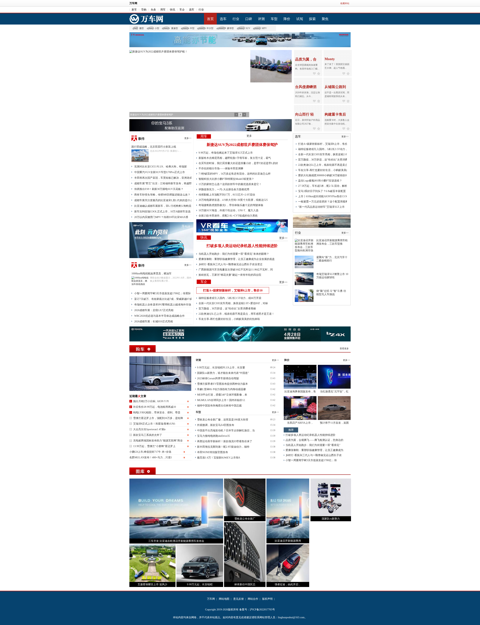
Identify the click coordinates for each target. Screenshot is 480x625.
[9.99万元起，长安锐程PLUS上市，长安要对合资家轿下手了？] (199, 563)
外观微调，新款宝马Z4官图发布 (215, 425)
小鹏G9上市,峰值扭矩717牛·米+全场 (150, 451)
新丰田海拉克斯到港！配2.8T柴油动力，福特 (223, 446)
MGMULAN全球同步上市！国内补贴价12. (221, 400)
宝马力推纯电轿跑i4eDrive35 (213, 436)
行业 (201, 10)
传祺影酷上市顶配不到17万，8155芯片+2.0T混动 (227, 194)
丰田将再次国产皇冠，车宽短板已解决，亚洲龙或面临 (165, 177)
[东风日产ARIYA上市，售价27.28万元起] (300, 407)
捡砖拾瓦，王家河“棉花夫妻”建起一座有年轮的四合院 (230, 274)
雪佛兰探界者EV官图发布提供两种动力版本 (222, 383)
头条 (153, 10)
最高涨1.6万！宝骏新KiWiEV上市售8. (219, 457)
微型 (141, 28)
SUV (248, 28)
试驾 (299, 19)
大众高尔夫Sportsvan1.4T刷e (149, 429)
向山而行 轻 (304, 114)
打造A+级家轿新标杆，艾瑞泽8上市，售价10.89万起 (328, 144)
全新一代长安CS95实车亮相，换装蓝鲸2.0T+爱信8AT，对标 (233, 303)
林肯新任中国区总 (244, 584)
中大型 (210, 28)
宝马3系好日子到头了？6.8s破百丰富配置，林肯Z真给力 (330, 191)
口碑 (248, 19)
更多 (249, 135)
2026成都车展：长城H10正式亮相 (153, 321)
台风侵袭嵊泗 (305, 87)
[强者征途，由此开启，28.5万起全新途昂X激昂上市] (287, 563)
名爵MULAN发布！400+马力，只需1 (150, 457)
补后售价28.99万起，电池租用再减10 (154, 406)
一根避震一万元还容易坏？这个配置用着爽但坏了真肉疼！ (332, 201)
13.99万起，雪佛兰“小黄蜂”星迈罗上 (154, 446)
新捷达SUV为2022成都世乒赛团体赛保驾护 (242, 145)
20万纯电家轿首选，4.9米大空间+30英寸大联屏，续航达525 (233, 200)
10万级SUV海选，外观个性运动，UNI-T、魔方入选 (228, 210)
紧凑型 (174, 28)
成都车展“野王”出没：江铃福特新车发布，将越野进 (164, 183)
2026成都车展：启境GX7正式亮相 (153, 310)
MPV (264, 28)
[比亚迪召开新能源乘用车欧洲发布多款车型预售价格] (287, 508)
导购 (143, 10)
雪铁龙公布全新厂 (244, 518)
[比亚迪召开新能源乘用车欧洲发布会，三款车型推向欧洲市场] (304, 245)
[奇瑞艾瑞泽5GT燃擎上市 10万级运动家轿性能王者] (304, 278)
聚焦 (325, 19)
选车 (191, 10)
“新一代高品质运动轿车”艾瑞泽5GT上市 (321, 206)
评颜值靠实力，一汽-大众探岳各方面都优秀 (224, 189)
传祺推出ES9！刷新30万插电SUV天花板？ (158, 189)
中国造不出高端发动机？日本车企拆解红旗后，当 (226, 430)
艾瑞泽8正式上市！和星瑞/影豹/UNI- (154, 423)
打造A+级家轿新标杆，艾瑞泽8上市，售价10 (232, 290)
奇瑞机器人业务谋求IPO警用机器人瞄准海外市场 (162, 304)
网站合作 (253, 598)
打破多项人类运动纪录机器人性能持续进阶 (242, 246)
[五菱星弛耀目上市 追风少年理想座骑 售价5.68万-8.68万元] (152, 563)
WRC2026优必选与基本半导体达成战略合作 (159, 315)
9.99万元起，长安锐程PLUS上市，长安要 (221, 367)
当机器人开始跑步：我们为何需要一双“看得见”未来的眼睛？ (234, 253)
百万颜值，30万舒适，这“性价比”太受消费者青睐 (227, 308)
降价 (287, 19)
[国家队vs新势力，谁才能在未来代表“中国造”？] (330, 497)
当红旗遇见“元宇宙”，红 (334, 391)
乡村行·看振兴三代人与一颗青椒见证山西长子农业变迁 (230, 264)
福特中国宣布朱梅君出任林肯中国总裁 (219, 405)
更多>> (187, 138)
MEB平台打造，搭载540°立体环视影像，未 (222, 394)
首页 (210, 19)
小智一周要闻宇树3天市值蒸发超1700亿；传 (311, 460)
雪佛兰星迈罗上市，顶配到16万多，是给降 (158, 418)
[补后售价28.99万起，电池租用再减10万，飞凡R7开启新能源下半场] (160, 373)
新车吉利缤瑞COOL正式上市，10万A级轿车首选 (162, 211)
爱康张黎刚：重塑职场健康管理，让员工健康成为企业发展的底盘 (237, 259)
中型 (192, 28)
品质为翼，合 (305, 59)
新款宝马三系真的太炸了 (147, 435)
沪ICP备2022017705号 (262, 609)
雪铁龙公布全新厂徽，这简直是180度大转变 (222, 419)
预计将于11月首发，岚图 (334, 422)
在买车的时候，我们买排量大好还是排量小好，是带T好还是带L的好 (238, 163)
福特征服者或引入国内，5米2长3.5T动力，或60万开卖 (230, 298)
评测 (261, 19)
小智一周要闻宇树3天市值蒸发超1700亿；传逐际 (162, 293)
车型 (274, 19)
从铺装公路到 (335, 87)
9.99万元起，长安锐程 (200, 584)
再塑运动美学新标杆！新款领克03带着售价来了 (224, 441)
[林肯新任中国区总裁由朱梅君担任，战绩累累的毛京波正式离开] (245, 551)
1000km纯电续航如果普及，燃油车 (151, 273)
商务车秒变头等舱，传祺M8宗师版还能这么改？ (162, 194)
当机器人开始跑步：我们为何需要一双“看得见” (313, 445)
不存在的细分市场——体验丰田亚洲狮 (221, 168)
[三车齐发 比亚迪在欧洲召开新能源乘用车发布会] (176, 508)
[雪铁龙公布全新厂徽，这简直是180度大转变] (245, 497)
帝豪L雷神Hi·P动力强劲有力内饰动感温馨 (221, 389)
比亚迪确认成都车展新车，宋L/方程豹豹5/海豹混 (162, 206)
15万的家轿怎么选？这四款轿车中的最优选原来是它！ (230, 184)
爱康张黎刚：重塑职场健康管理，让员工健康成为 (314, 450)
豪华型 (230, 28)
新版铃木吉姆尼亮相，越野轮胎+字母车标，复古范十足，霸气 (235, 158)
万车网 (133, 3)
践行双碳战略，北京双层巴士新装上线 (153, 146)
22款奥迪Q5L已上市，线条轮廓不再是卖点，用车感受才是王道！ (236, 313)
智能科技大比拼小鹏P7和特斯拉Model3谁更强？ (226, 179)
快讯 (172, 10)
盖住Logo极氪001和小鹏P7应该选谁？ (320, 180)
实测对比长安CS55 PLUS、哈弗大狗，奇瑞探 (160, 166)
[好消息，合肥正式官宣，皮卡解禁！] (271, 66)
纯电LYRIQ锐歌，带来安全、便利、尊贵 (156, 412)
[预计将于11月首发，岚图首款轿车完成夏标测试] (334, 407)
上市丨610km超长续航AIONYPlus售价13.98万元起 (327, 196)
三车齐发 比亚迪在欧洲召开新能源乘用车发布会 (176, 541)
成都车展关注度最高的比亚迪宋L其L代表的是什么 (163, 200)
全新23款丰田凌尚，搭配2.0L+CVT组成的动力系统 (228, 215)
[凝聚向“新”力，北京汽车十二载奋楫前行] (304, 261)
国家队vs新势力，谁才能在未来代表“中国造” (223, 373)
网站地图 (224, 598)
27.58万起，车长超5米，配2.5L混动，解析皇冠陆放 (328, 185)
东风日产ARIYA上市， (300, 422)
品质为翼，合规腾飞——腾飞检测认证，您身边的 (314, 440)
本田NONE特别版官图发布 (212, 452)
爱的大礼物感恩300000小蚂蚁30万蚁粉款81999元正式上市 (331, 175)
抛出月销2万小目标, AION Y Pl (151, 401)
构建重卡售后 (335, 114)
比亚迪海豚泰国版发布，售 (300, 391)
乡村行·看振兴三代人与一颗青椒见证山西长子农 (314, 455)
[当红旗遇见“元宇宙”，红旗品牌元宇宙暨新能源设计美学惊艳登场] (334, 376)
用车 (163, 10)
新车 (134, 10)
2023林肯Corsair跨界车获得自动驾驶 (218, 378)
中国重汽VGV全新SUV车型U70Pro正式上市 (159, 172)
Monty (330, 59)
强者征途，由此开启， (288, 584)
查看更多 (344, 348)
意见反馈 (238, 598)
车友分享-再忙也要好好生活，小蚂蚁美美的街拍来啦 (229, 319)
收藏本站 (344, 3)
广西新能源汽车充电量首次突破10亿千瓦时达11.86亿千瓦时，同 (236, 269)
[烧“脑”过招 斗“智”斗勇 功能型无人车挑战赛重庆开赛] (304, 295)
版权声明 (267, 598)
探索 (312, 19)
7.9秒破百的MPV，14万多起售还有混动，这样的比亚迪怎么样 (235, 173)
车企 (182, 10)
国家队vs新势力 (331, 518)
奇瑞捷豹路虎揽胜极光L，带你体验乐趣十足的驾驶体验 (231, 205)
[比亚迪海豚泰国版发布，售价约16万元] (300, 376)
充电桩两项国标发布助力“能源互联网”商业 (158, 440)
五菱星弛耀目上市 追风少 (152, 584)
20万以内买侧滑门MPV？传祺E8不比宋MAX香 (161, 217)
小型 (157, 28)
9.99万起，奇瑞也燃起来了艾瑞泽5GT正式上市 (226, 152)
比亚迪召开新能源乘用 (288, 540)
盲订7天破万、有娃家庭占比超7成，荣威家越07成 (163, 299)
